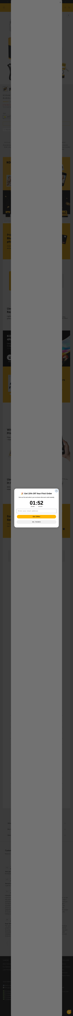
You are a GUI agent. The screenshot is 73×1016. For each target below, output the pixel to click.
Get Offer (36, 516)
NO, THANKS (36, 522)
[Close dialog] (56, 490)
